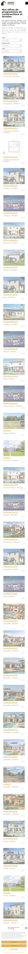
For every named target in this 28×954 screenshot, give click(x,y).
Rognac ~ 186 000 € (9, 433)
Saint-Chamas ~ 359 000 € (11, 542)
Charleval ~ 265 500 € (10, 270)
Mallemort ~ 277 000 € (10, 324)
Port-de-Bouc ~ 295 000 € (11, 103)
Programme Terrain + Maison (10, 74)
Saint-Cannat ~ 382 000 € (11, 76)
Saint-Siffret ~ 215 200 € (10, 678)
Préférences (14, 949)
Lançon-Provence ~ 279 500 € (12, 406)
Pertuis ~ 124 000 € (9, 895)
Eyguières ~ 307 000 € (10, 515)
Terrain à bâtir (7, 430)
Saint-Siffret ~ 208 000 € (11, 651)
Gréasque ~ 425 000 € (10, 923)
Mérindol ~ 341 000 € (9, 351)
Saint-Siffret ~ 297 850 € (10, 759)
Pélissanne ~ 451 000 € (10, 243)
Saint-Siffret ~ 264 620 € (11, 732)
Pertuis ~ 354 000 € (9, 841)
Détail (23, 78)
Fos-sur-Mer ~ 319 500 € (10, 569)
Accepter (14, 942)
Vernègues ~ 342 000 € (10, 215)
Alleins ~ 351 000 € (9, 379)
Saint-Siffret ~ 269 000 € (11, 814)
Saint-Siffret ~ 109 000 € (10, 787)
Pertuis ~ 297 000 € (9, 868)
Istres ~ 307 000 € (9, 297)
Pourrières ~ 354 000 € (10, 188)
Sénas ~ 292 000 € (9, 596)
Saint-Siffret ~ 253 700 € (10, 705)
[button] (26, 928)
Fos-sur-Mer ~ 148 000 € (11, 460)
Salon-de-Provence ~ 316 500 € (13, 487)
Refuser (14, 945)
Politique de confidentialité (8, 952)
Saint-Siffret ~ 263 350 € (10, 623)
